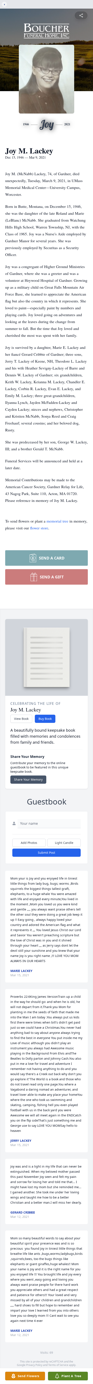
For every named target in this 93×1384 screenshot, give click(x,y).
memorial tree (57, 521)
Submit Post (46, 853)
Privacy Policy (34, 1365)
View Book (21, 719)
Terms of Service (58, 1365)
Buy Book (45, 719)
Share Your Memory (28, 779)
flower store (39, 527)
